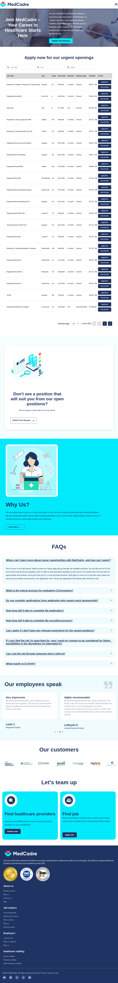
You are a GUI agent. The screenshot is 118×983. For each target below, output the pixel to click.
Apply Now (104, 82)
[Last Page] (110, 324)
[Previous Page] (99, 324)
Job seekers (10, 908)
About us (8, 886)
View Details (104, 87)
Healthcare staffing (13, 951)
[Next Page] (105, 324)
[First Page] (94, 324)
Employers (9, 933)
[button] (116, 4)
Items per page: (64, 324)
